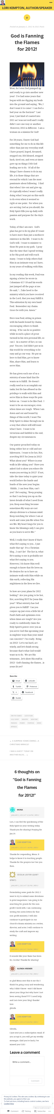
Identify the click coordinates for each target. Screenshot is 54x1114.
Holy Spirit (15, 719)
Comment (35, 1081)
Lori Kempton (24, 842)
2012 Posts (39, 26)
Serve (39, 723)
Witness (14, 727)
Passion (14, 723)
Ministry (25, 719)
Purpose (31, 723)
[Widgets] (51, 2)
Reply (37, 815)
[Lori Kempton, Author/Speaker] (2, 2)
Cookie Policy (9, 1104)
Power (22, 723)
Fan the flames (16, 716)
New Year (34, 719)
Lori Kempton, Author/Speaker (27, 8)
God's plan (29, 716)
